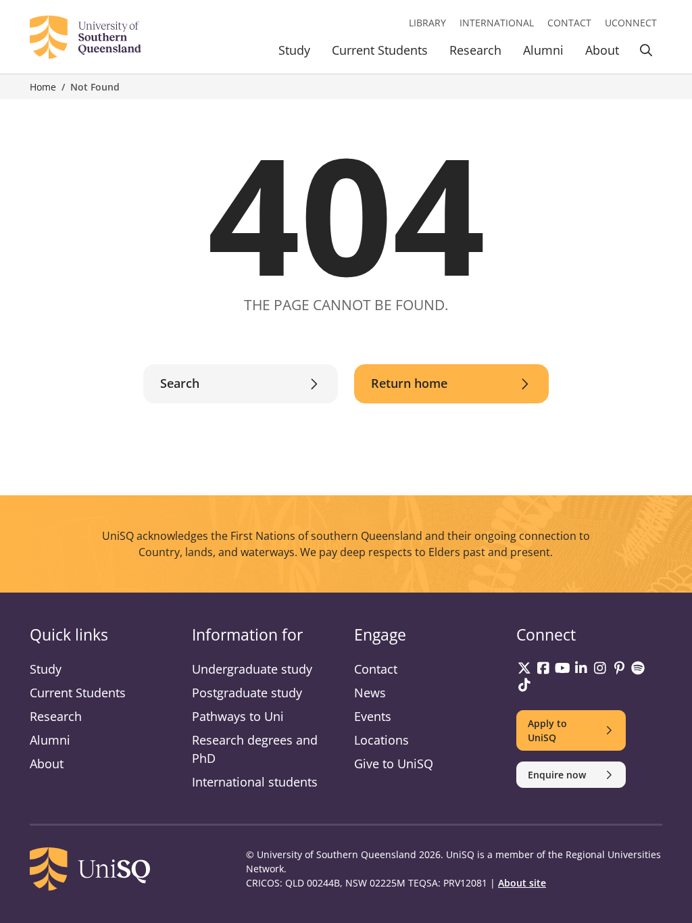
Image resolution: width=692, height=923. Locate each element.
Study (294, 50)
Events (372, 716)
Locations (381, 740)
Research (475, 50)
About (602, 50)
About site (522, 882)
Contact (569, 22)
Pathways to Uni (238, 716)
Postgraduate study (247, 692)
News (370, 692)
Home (43, 86)
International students (255, 782)
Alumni (543, 50)
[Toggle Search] (646, 52)
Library (427, 22)
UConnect (631, 22)
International (497, 22)
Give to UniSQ (393, 763)
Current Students (380, 50)
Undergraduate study (252, 669)
